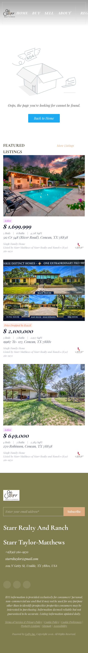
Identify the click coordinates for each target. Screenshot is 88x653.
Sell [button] (49, 13)
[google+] (27, 585)
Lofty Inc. (30, 634)
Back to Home (44, 118)
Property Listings (30, 626)
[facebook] (7, 585)
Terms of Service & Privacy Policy (23, 622)
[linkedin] (17, 585)
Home (22, 13)
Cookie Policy (51, 622)
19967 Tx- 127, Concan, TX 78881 (27, 341)
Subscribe (74, 511)
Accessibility (60, 626)
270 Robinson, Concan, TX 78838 (27, 446)
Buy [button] (36, 13)
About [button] (64, 13)
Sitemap (46, 626)
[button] (9, 13)
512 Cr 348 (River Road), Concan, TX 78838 (35, 237)
